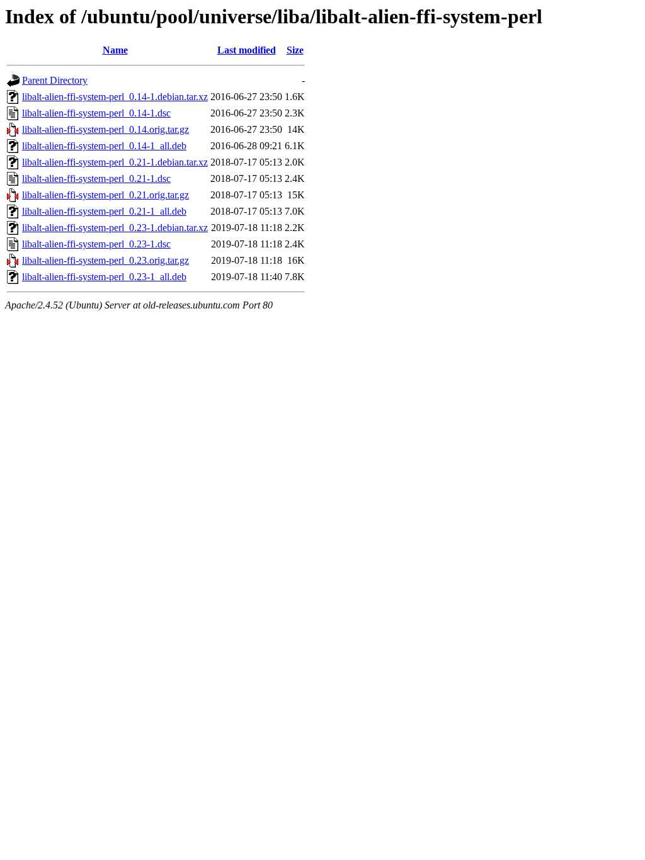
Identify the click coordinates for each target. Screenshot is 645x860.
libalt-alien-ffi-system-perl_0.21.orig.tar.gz (105, 195)
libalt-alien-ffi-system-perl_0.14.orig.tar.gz (105, 129)
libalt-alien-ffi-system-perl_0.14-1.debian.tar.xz (115, 96)
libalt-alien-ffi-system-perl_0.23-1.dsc (96, 244)
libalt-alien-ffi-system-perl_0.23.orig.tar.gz (105, 260)
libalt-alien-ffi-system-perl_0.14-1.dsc (96, 113)
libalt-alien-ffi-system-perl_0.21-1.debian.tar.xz (115, 162)
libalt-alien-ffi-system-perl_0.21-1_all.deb (104, 211)
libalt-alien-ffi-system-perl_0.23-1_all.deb (104, 276)
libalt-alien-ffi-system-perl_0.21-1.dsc (96, 178)
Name (115, 50)
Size (295, 50)
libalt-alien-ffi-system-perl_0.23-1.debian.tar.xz (115, 227)
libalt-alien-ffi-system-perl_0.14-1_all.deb (104, 145)
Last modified (246, 50)
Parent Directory (55, 80)
